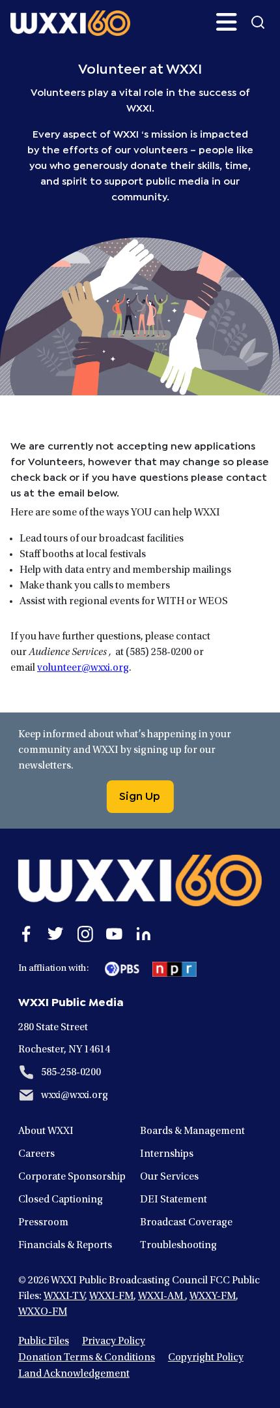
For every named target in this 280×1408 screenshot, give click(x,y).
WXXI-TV (64, 1296)
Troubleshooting (178, 1245)
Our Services (169, 1177)
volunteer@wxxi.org (83, 668)
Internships (166, 1154)
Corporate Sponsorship (72, 1177)
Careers (36, 1154)
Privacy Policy (113, 1341)
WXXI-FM (111, 1296)
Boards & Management (192, 1131)
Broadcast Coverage (186, 1222)
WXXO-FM (42, 1312)
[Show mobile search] (258, 22)
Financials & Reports (65, 1245)
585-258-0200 (71, 1072)
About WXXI (46, 1131)
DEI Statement (173, 1200)
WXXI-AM (161, 1296)
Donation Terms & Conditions (86, 1358)
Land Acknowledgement (74, 1374)
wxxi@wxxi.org (74, 1095)
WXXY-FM (212, 1296)
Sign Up (139, 795)
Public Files (43, 1341)
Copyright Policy (206, 1358)
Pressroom (43, 1222)
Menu (226, 22)
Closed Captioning (60, 1200)
